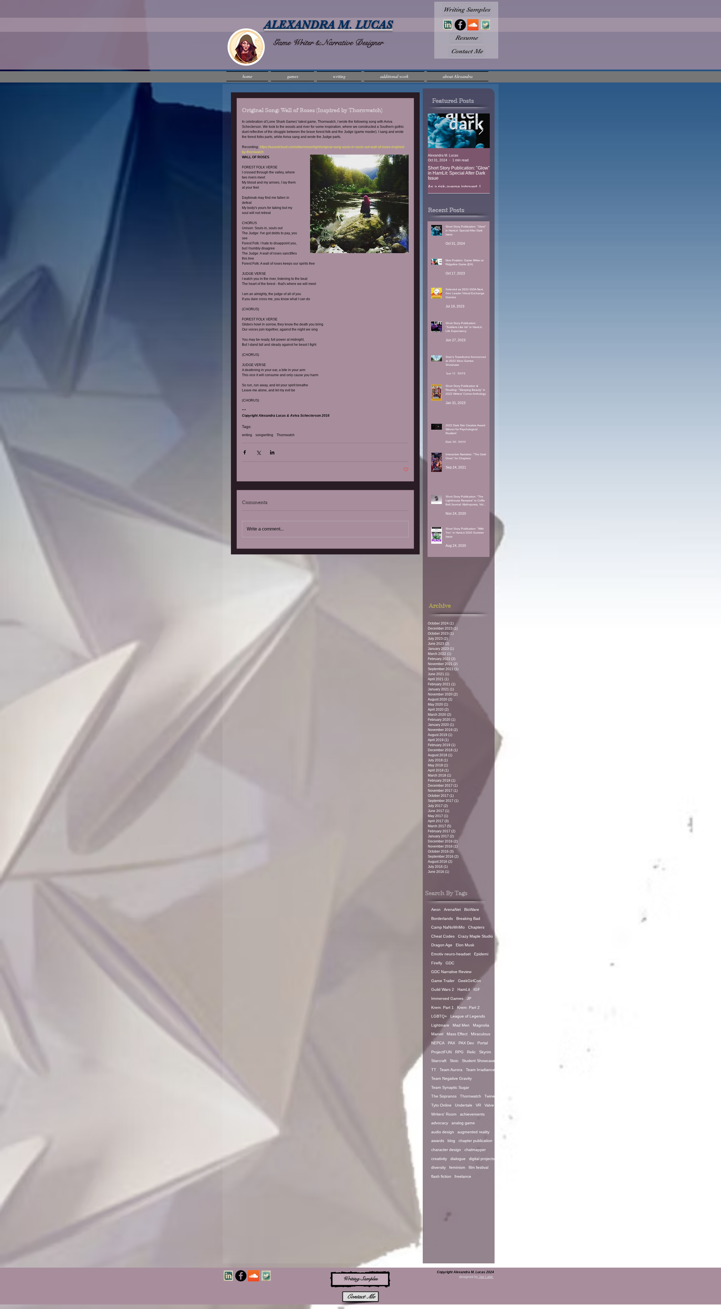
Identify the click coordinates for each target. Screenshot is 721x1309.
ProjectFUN (441, 1052)
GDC (450, 963)
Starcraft (438, 1060)
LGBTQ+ (439, 1016)
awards (437, 1140)
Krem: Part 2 (468, 1007)
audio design (442, 1132)
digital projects (482, 1158)
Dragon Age (441, 945)
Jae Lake (485, 1277)
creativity (439, 1158)
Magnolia (481, 1025)
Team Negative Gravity (451, 1078)
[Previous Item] (436, 130)
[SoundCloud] (473, 24)
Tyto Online (441, 1105)
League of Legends (467, 1016)
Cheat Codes (443, 936)
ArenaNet (452, 909)
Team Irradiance (480, 1069)
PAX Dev (466, 1043)
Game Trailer (443, 980)
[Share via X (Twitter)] (258, 452)
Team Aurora (451, 1069)
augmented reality (473, 1132)
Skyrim (485, 1052)
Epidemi (481, 954)
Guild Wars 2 (442, 989)
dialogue (458, 1158)
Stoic (454, 1060)
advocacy (439, 1123)
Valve (489, 1105)
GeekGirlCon (469, 980)
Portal (482, 1043)
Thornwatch (286, 435)
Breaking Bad (468, 918)
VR (478, 1105)
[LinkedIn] (447, 24)
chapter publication (475, 1140)
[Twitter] (485, 24)
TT (433, 1069)
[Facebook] (460, 24)
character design (446, 1149)
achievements (472, 1114)
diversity (438, 1167)
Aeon (435, 909)
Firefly (436, 963)
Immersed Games (447, 998)
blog (451, 1140)
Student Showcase (478, 1060)
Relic (471, 1052)
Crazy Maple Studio (475, 936)
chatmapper (475, 1149)
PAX (451, 1043)
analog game (463, 1123)
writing (247, 435)
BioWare (471, 909)
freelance (463, 1176)
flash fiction (441, 1176)
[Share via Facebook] (244, 452)
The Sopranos (444, 1096)
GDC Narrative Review (451, 971)
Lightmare (440, 1025)
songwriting (264, 435)
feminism (457, 1167)
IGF (476, 989)
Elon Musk (465, 945)
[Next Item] (480, 130)
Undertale (463, 1105)
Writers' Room (444, 1114)
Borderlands (442, 918)
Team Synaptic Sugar (450, 1087)
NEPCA (437, 1043)
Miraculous (480, 1034)
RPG (459, 1052)
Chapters (476, 927)
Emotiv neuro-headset (451, 954)
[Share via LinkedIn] (272, 452)
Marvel (437, 1034)
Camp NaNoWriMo (448, 927)
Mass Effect (457, 1034)
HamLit (463, 989)
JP (469, 998)
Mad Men (461, 1025)
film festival (478, 1167)
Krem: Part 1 (442, 1007)
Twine (489, 1096)
